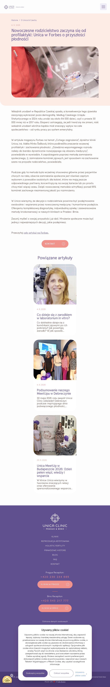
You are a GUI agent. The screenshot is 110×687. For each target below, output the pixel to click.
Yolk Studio (61, 682)
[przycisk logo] (14, 7)
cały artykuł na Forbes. (36, 232)
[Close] (11, 675)
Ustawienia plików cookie (80, 674)
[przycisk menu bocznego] (103, 6)
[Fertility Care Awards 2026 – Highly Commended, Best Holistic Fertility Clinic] (7, 680)
